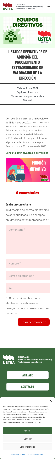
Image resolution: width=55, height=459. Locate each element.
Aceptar (27, 430)
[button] (50, 400)
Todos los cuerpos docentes (27, 96)
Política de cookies (18, 454)
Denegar (28, 438)
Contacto (27, 387)
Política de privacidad (35, 454)
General (27, 100)
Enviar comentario (33, 322)
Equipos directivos (28, 92)
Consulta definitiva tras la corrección (27, 152)
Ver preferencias (27, 446)
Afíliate (27, 375)
